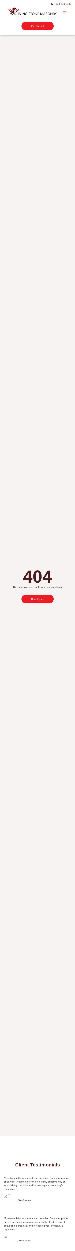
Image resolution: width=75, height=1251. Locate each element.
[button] (64, 12)
